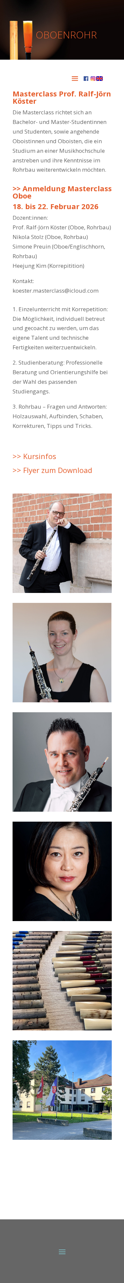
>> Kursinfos (34, 456)
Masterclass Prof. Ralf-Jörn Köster (62, 97)
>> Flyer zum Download (52, 470)
